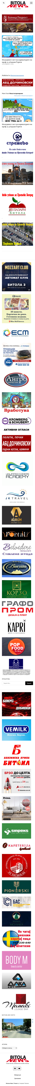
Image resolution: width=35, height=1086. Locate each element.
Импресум (17, 1075)
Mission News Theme (11, 1083)
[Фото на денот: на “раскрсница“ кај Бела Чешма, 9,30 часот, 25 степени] (16, 1028)
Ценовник (17, 1078)
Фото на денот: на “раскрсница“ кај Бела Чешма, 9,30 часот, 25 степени (32, 1020)
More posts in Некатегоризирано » (23, 95)
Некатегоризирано (17, 75)
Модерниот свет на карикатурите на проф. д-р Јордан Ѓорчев (17, 125)
